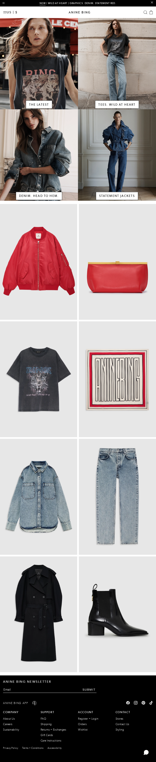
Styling (120, 729)
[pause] (3, 3)
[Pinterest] (143, 703)
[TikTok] (151, 703)
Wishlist (83, 729)
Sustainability (11, 729)
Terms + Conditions (32, 748)
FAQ (43, 718)
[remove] (152, 2)
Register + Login (88, 718)
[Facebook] (128, 703)
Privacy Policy (10, 748)
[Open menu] (5, 12)
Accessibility (55, 748)
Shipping (46, 724)
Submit (89, 689)
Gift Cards (47, 735)
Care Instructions (51, 740)
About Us (9, 718)
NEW (43, 3)
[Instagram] (136, 703)
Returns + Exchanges (53, 729)
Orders (82, 724)
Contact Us (122, 724)
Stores (119, 718)
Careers (7, 724)
